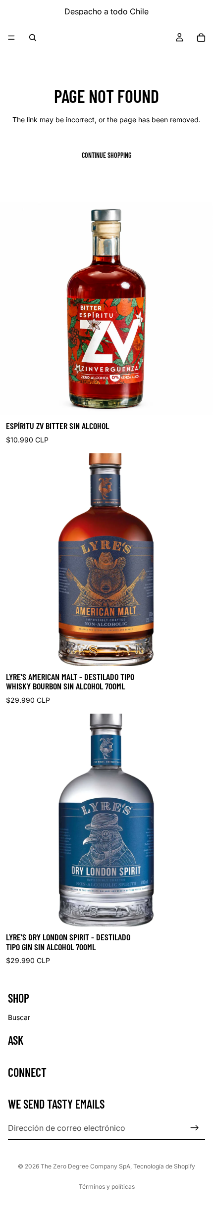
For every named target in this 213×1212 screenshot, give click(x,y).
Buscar (19, 1017)
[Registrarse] (194, 1127)
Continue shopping (106, 155)
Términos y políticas (107, 1186)
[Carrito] (201, 37)
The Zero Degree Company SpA (85, 1166)
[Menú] (11, 37)
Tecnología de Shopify (164, 1166)
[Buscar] (33, 37)
